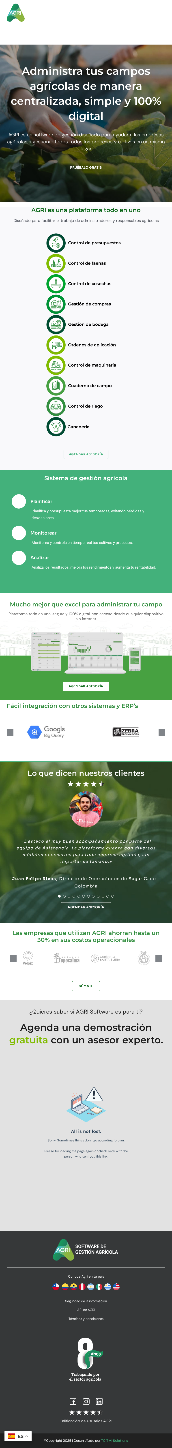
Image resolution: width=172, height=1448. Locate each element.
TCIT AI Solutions (114, 1441)
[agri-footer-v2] (86, 1239)
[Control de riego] (86, 397)
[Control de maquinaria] (86, 356)
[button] (10, 732)
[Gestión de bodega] (86, 316)
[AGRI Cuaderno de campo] (86, 377)
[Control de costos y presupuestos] (86, 234)
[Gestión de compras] (86, 295)
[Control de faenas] (86, 255)
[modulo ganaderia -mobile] (86, 418)
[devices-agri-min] (86, 632)
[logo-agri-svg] (16, 5)
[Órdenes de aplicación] (86, 336)
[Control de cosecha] (86, 275)
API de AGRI (86, 1310)
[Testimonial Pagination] (59, 896)
